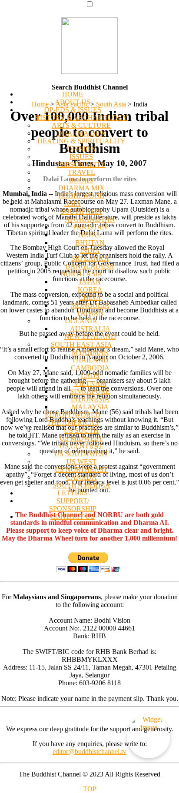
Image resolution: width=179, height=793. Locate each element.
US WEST (81, 461)
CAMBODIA (90, 368)
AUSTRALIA (90, 328)
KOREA (90, 289)
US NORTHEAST (81, 469)
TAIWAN (90, 313)
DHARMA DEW (81, 133)
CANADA (81, 477)
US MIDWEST (81, 438)
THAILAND (90, 360)
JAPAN (90, 281)
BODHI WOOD (81, 195)
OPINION (81, 149)
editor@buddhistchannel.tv (89, 751)
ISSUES (81, 156)
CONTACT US (72, 516)
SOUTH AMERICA (81, 485)
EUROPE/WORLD (72, 414)
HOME (72, 94)
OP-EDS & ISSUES (72, 109)
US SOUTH (81, 430)
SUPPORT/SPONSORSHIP (72, 504)
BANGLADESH (90, 266)
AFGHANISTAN (90, 219)
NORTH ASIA (81, 274)
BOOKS (81, 180)
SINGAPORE (90, 391)
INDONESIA (90, 399)
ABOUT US (72, 102)
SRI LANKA (90, 258)
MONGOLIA (90, 305)
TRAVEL (81, 172)
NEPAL (90, 235)
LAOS (90, 375)
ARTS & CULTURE (81, 125)
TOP (89, 789)
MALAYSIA (90, 407)
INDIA (90, 250)
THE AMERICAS (73, 422)
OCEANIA (81, 321)
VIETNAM (90, 383)
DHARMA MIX (81, 188)
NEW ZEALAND (90, 336)
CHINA (90, 297)
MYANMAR (90, 352)
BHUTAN (90, 242)
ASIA (72, 203)
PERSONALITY (81, 164)
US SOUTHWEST (81, 454)
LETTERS (72, 493)
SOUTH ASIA (81, 211)
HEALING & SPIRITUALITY (81, 141)
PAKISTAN (90, 227)
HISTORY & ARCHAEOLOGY (81, 117)
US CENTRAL (81, 446)
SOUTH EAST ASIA (81, 344)
